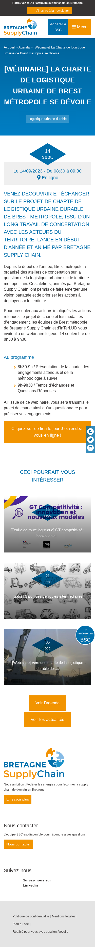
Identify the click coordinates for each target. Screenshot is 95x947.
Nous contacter (18, 844)
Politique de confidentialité (31, 916)
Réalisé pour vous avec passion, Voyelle (40, 931)
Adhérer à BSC (58, 27)
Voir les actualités (47, 719)
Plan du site (21, 924)
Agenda (24, 47)
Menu (81, 26)
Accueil (9, 47)
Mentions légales (63, 916)
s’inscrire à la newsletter (52, 11)
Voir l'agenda (47, 702)
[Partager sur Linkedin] (90, 448)
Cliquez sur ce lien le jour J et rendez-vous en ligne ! (47, 432)
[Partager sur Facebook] (90, 431)
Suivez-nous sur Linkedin (37, 882)
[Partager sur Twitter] (90, 439)
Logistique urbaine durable (47, 119)
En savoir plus (17, 799)
